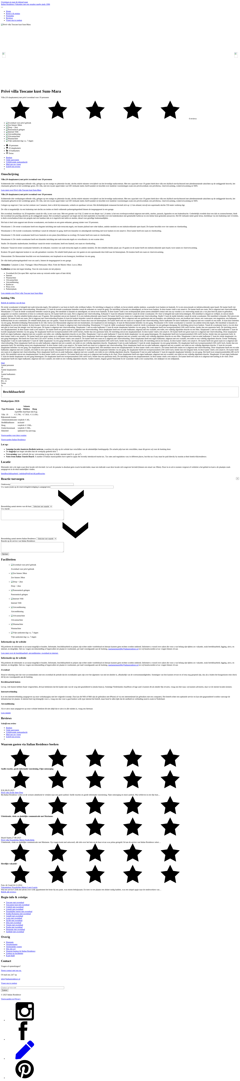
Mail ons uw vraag (13, 164)
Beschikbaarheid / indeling (15, 473)
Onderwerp (5, 484)
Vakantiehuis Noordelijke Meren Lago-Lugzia (19, 887)
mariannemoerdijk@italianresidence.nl (123, 649)
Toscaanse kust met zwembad (17, 905)
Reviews (9, 18)
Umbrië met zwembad (15, 907)
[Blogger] (25, 1059)
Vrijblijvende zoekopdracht (16, 162)
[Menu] (2, 7)
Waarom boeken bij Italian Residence (20, 951)
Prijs (27, 473)
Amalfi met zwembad (14, 916)
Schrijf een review (13, 166)
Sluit (3, 363)
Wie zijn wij (11, 949)
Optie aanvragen (12, 160)
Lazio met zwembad (14, 918)
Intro (3, 473)
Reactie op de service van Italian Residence (18, 541)
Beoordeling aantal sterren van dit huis (16, 506)
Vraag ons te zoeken (14, 20)
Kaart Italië (10, 956)
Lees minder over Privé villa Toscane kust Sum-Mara (22, 293)
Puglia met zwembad (14, 927)
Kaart (36, 473)
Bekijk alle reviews (8, 892)
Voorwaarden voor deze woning (13, 435)
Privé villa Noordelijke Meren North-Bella (17, 840)
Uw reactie (5, 509)
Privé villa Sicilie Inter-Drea (12, 792)
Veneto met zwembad (14, 925)
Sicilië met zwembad (14, 920)
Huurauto (10, 942)
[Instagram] (25, 1020)
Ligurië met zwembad (14, 909)
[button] (236, 55)
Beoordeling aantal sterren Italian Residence (18, 539)
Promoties (10, 16)
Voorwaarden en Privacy (10, 999)
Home (8, 11)
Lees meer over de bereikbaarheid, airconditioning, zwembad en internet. (29, 653)
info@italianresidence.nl (10, 979)
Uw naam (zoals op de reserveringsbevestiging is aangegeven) (25, 487)
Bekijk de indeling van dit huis (13, 303)
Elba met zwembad (13, 923)
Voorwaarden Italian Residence (13, 440)
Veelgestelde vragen (14, 947)
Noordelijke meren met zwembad (19, 911)
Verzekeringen (11, 944)
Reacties (41, 473)
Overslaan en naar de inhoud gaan (14, 2)
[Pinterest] (25, 1078)
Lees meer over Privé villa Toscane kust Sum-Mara (21, 190)
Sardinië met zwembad (15, 932)
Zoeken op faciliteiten (14, 953)
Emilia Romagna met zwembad (18, 914)
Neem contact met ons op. (11, 970)
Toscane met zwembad (15, 902)
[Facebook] (25, 1039)
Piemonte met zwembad (15, 929)
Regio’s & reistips (13, 13)
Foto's (31, 473)
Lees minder (6, 713)
